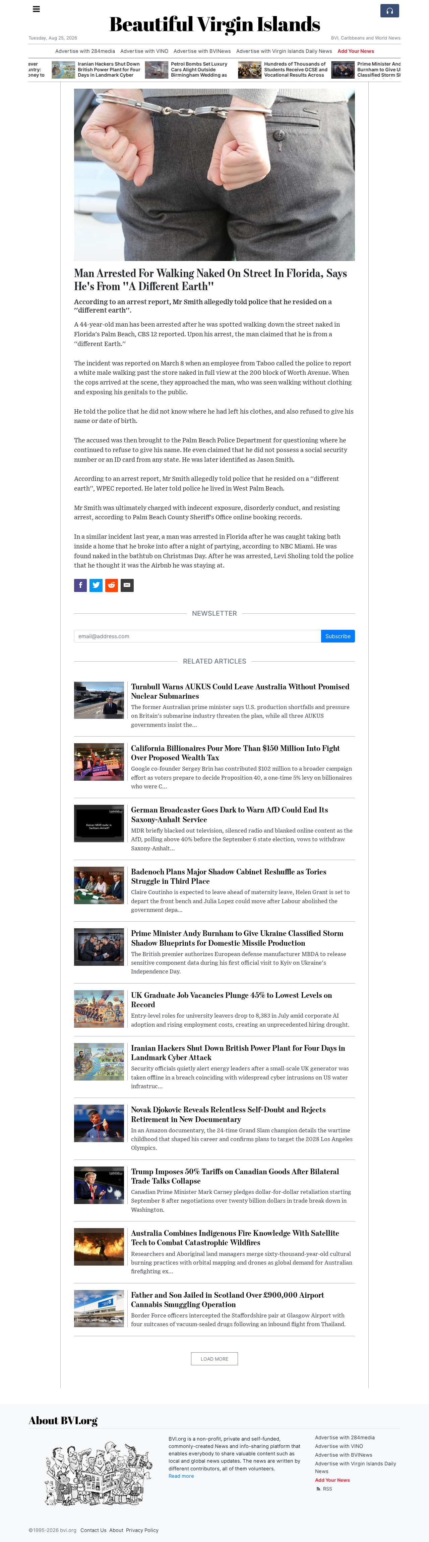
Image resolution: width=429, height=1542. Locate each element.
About (116, 1530)
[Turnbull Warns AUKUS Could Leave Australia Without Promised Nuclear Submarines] (99, 699)
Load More (214, 1359)
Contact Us (93, 1530)
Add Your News (356, 51)
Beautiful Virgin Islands (214, 23)
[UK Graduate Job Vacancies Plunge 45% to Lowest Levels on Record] (99, 1008)
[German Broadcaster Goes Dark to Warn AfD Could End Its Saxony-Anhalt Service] (99, 823)
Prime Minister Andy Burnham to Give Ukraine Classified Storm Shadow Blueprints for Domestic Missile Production (363, 75)
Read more (181, 1476)
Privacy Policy (142, 1530)
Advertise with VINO (144, 51)
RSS (327, 1488)
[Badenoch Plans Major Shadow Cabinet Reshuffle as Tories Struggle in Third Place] (99, 884)
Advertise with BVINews (202, 51)
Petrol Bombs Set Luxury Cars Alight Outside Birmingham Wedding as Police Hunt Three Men (176, 72)
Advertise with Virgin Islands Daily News (284, 51)
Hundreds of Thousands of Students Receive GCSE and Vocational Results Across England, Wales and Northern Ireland (272, 75)
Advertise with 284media (85, 51)
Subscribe (338, 636)
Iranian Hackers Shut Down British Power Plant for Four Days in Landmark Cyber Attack (86, 72)
